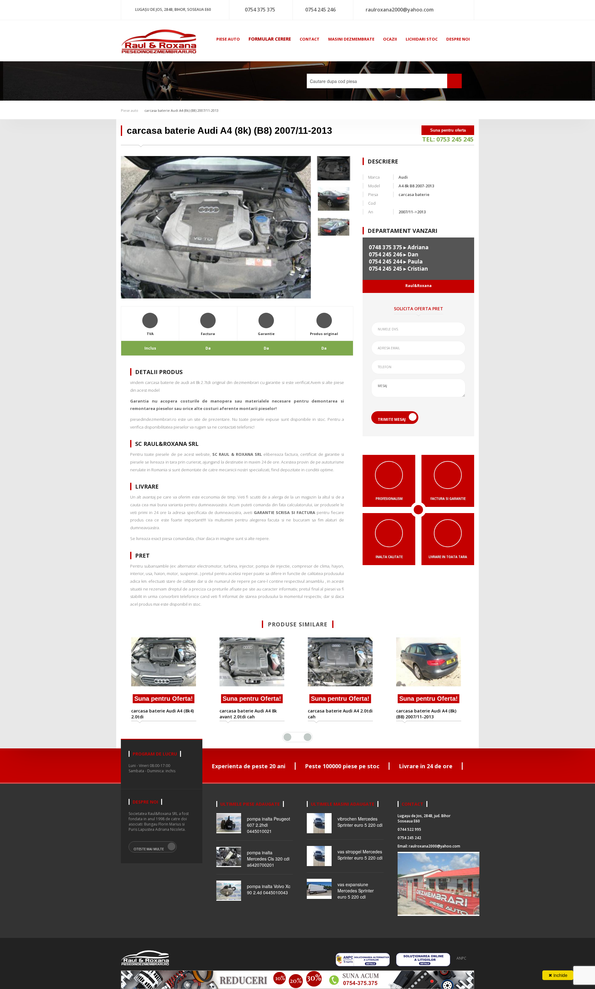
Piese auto (129, 110)
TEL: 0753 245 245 (448, 139)
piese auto (228, 39)
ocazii (390, 39)
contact (310, 39)
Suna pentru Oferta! (165, 698)
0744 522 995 (409, 829)
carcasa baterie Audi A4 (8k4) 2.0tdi (164, 714)
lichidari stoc (422, 39)
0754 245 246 (320, 9)
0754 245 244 (385, 261)
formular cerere (270, 39)
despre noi (458, 39)
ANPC (461, 958)
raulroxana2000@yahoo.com (400, 9)
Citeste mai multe (149, 849)
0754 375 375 (260, 9)
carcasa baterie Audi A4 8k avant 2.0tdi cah (249, 714)
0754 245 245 (385, 268)
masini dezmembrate (351, 39)
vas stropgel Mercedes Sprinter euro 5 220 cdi (359, 854)
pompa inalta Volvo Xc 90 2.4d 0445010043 (268, 889)
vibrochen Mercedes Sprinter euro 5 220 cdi (359, 822)
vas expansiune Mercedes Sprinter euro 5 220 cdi (355, 890)
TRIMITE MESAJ (392, 419)
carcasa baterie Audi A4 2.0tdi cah (341, 714)
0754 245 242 (409, 837)
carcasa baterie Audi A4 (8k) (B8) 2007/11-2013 (181, 110)
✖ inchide (558, 975)
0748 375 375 (385, 247)
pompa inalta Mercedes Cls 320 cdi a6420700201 (268, 858)
